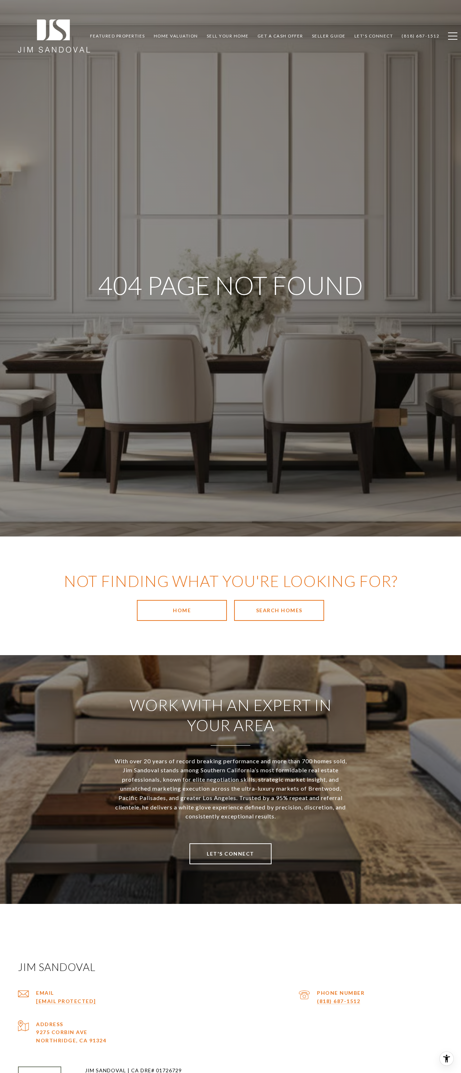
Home (182, 610)
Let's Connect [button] (230, 854)
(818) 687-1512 (338, 1001)
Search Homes (279, 610)
